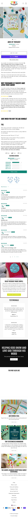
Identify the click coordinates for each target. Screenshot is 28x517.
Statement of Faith (14, 489)
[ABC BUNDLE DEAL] (14, 407)
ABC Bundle (22, 119)
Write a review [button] (14, 171)
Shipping (10, 47)
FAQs (14, 482)
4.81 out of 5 (17, 158)
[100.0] (10, 179)
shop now (14, 450)
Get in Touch (14, 497)
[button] (12, 44)
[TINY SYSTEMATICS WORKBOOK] (14, 432)
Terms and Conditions (14, 486)
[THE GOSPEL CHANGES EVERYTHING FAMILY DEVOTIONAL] (14, 461)
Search (14, 502)
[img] (4, 190)
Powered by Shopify (14, 515)
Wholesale (14, 495)
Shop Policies (14, 499)
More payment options (14, 59)
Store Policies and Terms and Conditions (11, 149)
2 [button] (12, 256)
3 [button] (14, 256)
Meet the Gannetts (14, 294)
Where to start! (14, 484)
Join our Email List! (14, 491)
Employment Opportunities (14, 493)
